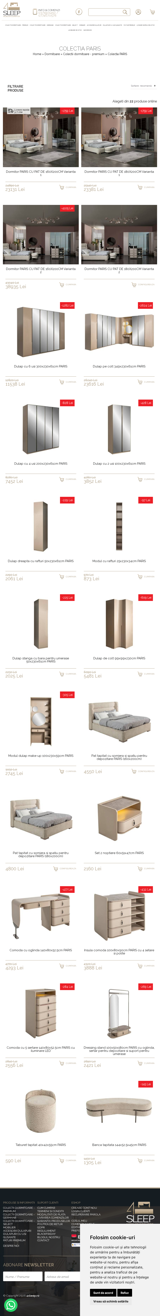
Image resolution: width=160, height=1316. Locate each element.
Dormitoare (53, 54)
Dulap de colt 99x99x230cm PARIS (119, 658)
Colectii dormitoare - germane (42, 25)
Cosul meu (79, 1220)
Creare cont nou (84, 1207)
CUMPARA (71, 187)
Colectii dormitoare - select (66, 25)
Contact (43, 1240)
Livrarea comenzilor (53, 1217)
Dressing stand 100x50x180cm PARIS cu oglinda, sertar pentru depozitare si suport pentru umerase (119, 1051)
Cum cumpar (46, 1207)
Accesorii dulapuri (94, 25)
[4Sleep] (11, 16)
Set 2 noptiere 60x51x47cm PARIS (119, 853)
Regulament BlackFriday (46, 1232)
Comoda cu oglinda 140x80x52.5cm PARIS (41, 950)
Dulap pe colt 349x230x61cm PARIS (119, 366)
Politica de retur (50, 1224)
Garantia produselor (53, 1221)
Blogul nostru (48, 1237)
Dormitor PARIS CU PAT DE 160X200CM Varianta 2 (41, 270)
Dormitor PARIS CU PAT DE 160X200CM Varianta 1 (41, 173)
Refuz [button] (125, 1293)
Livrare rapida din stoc (146, 25)
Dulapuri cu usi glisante (112, 25)
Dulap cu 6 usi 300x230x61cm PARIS (40, 366)
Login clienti (80, 1211)
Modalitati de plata (51, 1214)
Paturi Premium (129, 25)
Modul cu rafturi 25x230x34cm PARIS (119, 561)
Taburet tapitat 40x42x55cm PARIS (41, 1145)
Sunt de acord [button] (103, 1293)
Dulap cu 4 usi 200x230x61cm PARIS (40, 464)
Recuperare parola (86, 1214)
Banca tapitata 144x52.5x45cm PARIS (119, 1145)
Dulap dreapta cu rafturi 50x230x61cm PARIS (41, 561)
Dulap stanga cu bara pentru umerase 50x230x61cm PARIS (40, 660)
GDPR (41, 1227)
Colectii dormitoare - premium (16, 25)
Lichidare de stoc (75, 30)
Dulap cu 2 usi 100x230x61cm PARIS (119, 464)
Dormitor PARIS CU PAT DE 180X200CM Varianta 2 (119, 270)
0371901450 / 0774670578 (48, 14)
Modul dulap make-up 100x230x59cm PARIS (40, 756)
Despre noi (11, 1245)
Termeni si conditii (50, 1211)
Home (37, 54)
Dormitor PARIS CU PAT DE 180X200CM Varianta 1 (119, 173)
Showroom (88, 30)
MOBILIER (82, 25)
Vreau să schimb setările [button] (110, 1301)
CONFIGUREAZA (146, 284)
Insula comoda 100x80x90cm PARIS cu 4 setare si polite (119, 952)
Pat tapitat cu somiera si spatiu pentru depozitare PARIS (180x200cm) (41, 855)
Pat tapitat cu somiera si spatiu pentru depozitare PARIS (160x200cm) (119, 757)
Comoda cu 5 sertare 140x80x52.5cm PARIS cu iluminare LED (41, 1049)
